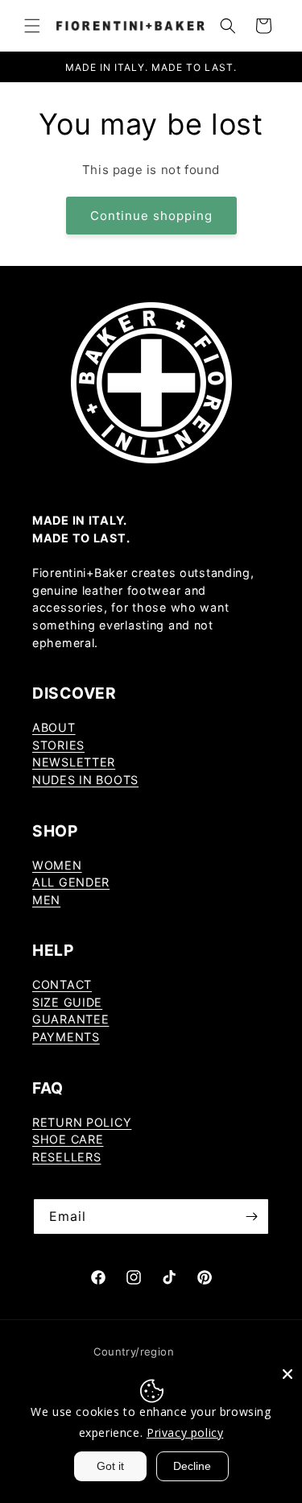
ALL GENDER (71, 882)
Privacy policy (185, 1432)
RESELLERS (66, 1157)
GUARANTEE (70, 1019)
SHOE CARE (67, 1139)
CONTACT (62, 984)
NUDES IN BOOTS (85, 780)
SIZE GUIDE (67, 1002)
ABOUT (54, 727)
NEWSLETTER (73, 762)
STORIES (58, 745)
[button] (32, 26)
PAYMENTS (66, 1037)
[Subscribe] (251, 1216)
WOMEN (57, 865)
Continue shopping (151, 215)
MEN (46, 900)
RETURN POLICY (81, 1122)
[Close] (287, 1374)
